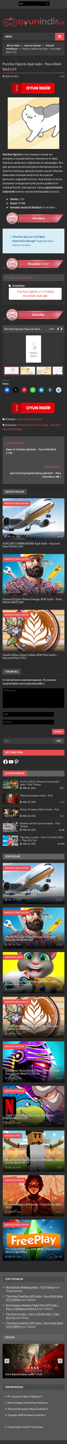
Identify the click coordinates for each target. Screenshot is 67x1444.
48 (61, 592)
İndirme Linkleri (21, 277)
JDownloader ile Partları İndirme (28, 1402)
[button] (28, 370)
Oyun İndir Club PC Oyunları (25, 1427)
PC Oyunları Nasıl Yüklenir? (25, 1396)
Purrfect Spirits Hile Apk (33, 425)
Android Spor (12, 1135)
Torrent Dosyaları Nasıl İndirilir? (28, 1409)
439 (62, 844)
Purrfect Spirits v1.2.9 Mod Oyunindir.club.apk (35, 294)
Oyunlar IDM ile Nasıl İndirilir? (27, 1415)
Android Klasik (13, 957)
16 (60, 1212)
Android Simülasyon (30, 419)
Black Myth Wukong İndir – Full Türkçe (30, 1287)
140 (60, 1256)
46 (60, 1078)
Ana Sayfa (14, 45)
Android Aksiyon (14, 1046)
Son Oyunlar (16, 773)
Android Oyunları (32, 45)
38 (61, 536)
